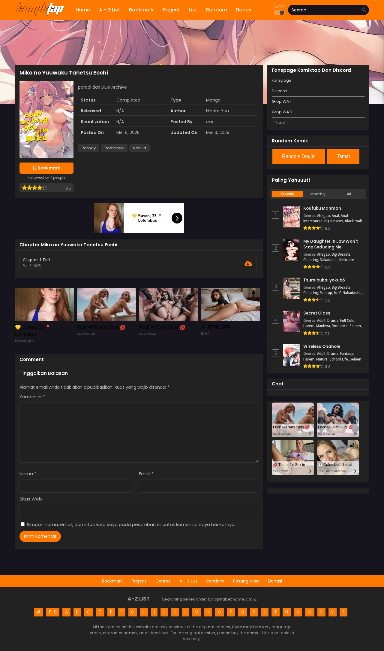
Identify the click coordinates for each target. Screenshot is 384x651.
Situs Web (31, 499)
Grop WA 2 (282, 112)
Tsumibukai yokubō (324, 280)
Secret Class (316, 313)
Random (215, 581)
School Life (338, 359)
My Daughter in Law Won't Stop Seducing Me (330, 244)
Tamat (343, 156)
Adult (321, 320)
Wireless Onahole (321, 346)
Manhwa (323, 326)
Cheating (310, 260)
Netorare (346, 260)
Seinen (355, 326)
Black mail (353, 221)
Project (139, 581)
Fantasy (346, 353)
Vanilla (139, 148)
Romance (114, 148)
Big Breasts (333, 221)
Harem (308, 326)
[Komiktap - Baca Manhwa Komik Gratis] (40, 15)
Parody (89, 148)
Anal (335, 216)
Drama (332, 320)
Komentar (32, 397)
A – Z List (188, 581)
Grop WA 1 (281, 101)
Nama (28, 473)
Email (146, 473)
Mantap (326, 293)
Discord (279, 91)
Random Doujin (299, 156)
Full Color (348, 320)
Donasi (275, 581)
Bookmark (112, 581)
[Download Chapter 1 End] (248, 263)
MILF (337, 293)
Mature (322, 359)
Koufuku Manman (322, 208)
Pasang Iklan (246, 581)
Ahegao (323, 216)
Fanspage (282, 80)
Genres (162, 581)
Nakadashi (329, 260)
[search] (363, 10)
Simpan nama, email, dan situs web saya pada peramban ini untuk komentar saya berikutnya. (131, 524)
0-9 (53, 612)
